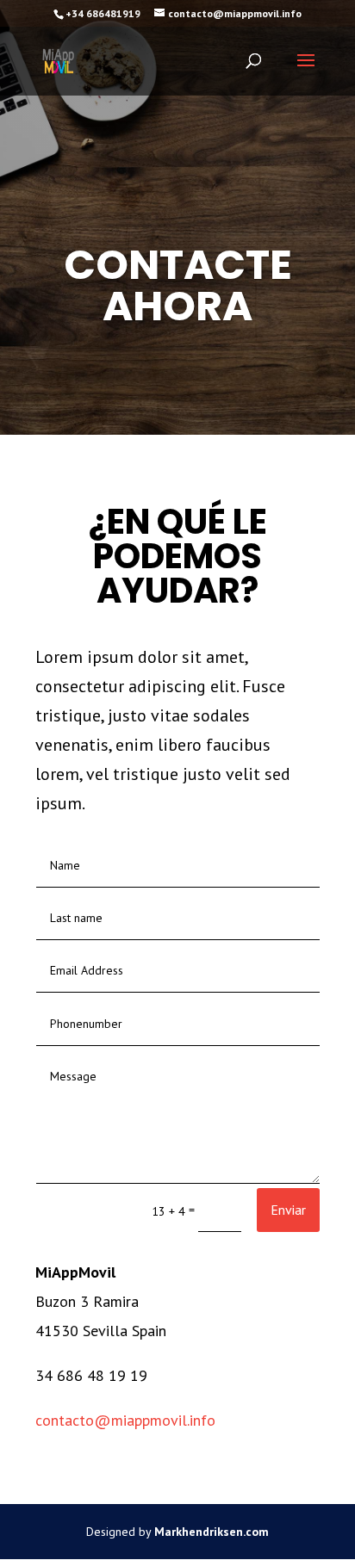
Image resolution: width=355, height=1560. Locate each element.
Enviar (288, 1209)
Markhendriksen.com (211, 1531)
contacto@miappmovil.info (125, 1420)
